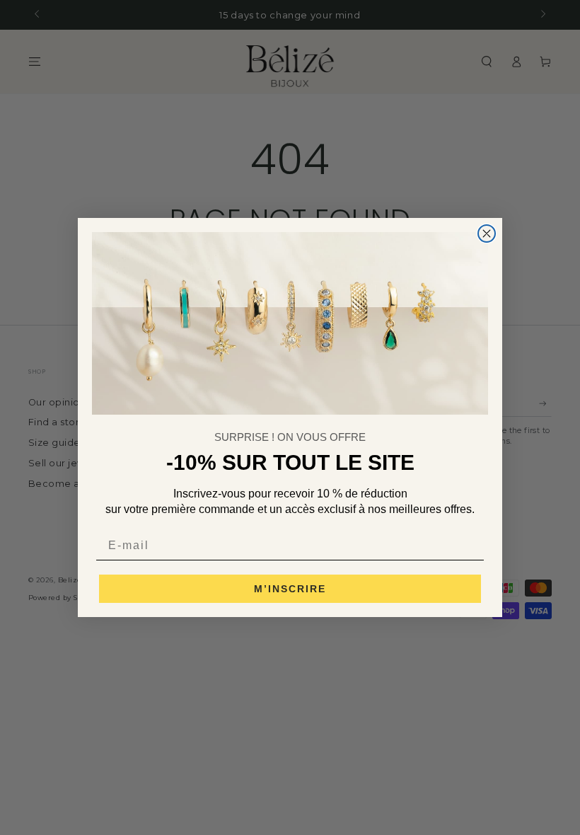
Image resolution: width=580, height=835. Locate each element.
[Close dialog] (486, 233)
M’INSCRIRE (290, 588)
